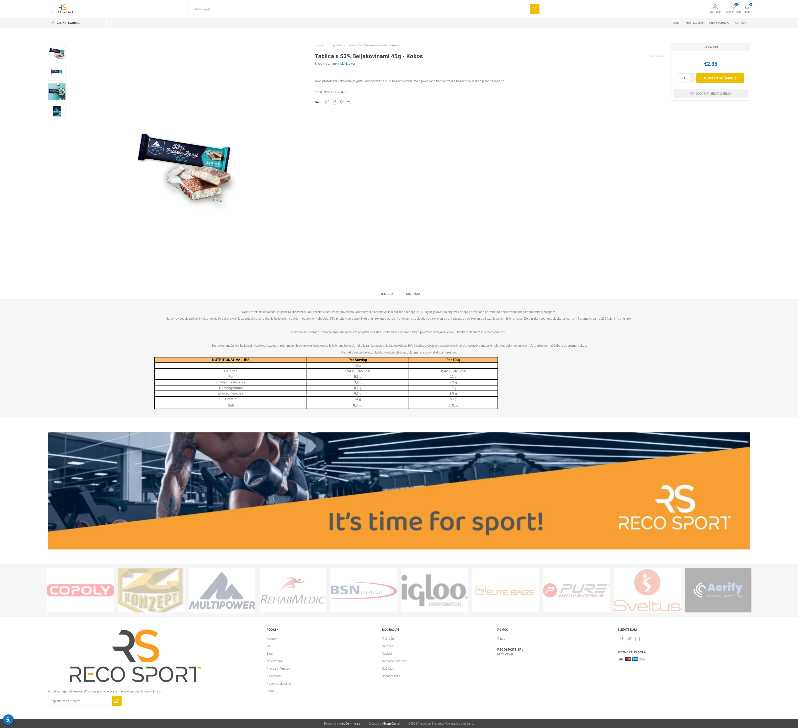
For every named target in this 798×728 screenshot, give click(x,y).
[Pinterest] (621, 639)
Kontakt (272, 639)
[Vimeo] (629, 637)
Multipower (347, 63)
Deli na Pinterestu (342, 102)
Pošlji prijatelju (349, 102)
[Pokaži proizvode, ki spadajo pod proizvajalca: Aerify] (718, 590)
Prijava (117, 701)
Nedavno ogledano (395, 661)
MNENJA (413, 294)
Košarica (388, 668)
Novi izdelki (274, 661)
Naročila (387, 646)
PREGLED (385, 294)
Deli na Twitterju (327, 102)
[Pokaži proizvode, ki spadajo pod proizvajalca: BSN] (363, 590)
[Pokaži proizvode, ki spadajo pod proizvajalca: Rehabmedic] (293, 590)
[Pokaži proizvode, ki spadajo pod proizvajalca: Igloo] (434, 590)
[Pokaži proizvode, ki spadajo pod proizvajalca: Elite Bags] (505, 590)
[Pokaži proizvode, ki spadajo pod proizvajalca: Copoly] (80, 590)
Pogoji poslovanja (279, 683)
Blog (270, 653)
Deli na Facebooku (334, 102)
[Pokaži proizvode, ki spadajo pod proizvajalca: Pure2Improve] (576, 590)
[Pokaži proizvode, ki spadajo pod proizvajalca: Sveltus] (647, 590)
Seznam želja (391, 676)
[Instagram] (637, 639)
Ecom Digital (391, 723)
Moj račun (715, 11)
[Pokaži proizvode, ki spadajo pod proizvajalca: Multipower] (222, 590)
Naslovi (387, 653)
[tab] (385, 294)
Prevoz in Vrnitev (278, 668)
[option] (57, 52)
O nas (271, 691)
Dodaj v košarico (720, 78)
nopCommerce (350, 723)
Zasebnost (274, 676)
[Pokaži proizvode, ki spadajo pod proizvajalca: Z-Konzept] (151, 590)
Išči (534, 9)
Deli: (318, 102)
